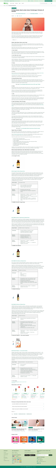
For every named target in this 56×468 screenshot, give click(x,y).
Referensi (13, 411)
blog (7, 5)
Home (4, 5)
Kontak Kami (6, 454)
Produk (5, 452)
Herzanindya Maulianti (34, 13)
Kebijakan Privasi (6, 460)
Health (23, 3)
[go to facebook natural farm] (38, 463)
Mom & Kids (12, 3)
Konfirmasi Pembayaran (6, 458)
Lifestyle (16, 3)
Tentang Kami (6, 453)
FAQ (4, 459)
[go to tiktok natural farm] (40, 463)
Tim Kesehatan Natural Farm (21, 13)
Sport (20, 3)
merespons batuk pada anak (18, 134)
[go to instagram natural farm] (37, 463)
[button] (6, 3)
